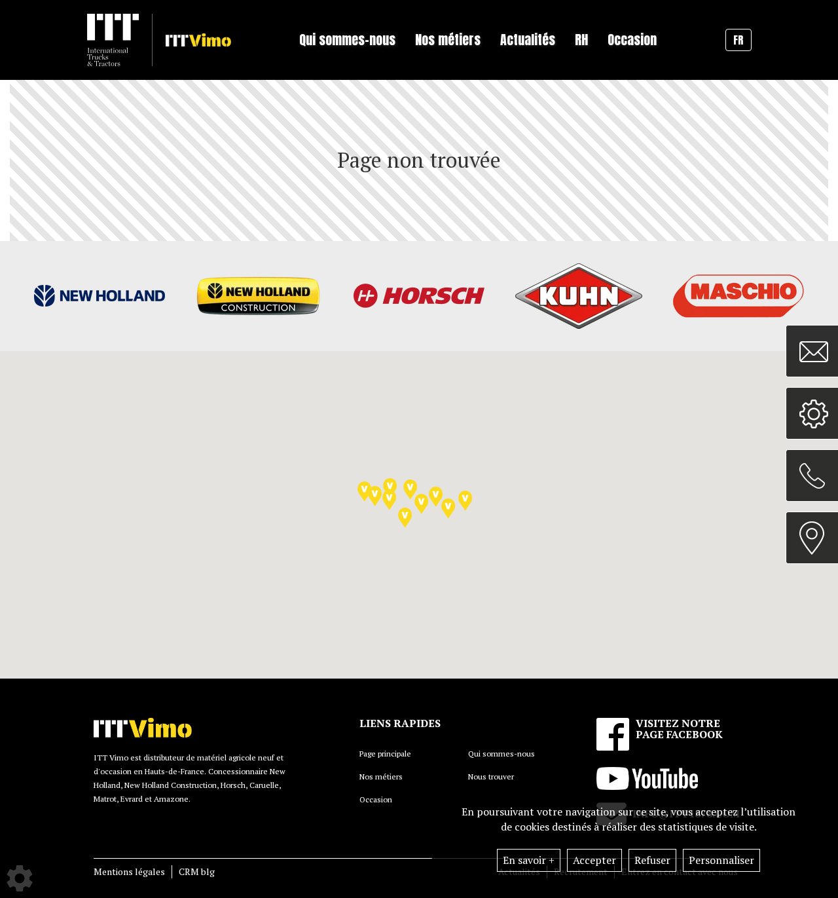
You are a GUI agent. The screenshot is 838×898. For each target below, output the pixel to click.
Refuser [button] (652, 860)
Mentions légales (129, 871)
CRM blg (197, 871)
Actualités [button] (527, 39)
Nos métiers (381, 776)
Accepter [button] (594, 860)
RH (581, 39)
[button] (410, 489)
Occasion (632, 39)
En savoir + (529, 860)
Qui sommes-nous (501, 753)
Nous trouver (491, 776)
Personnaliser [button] (721, 860)
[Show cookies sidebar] (20, 878)
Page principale (385, 753)
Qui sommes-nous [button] (347, 39)
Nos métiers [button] (448, 39)
